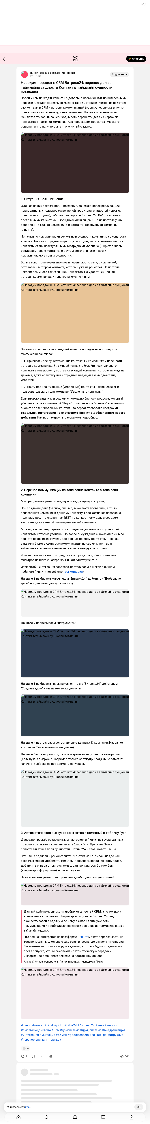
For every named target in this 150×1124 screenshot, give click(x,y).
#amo (99, 1025)
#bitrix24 (70, 1025)
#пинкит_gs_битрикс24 (106, 1035)
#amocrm (111, 1025)
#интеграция (30, 1035)
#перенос (28, 1039)
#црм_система (90, 1030)
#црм (55, 1030)
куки (27, 1107)
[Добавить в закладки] (33, 1056)
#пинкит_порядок (48, 1039)
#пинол (26, 1025)
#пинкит (38, 1025)
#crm (47, 1030)
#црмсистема (69, 1030)
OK (138, 1107)
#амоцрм (36, 1030)
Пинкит (83, 937)
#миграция (47, 1035)
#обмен (61, 1035)
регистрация (74, 571)
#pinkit (59, 1025)
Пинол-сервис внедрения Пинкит (52, 72)
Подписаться (119, 74)
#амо (25, 1030)
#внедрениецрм (113, 1030)
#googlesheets (78, 1035)
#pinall (49, 1025)
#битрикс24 (86, 1025)
